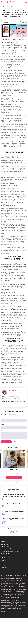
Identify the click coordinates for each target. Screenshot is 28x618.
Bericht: (3, 431)
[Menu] (26, 2)
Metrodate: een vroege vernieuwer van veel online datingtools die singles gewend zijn (13, 510)
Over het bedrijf (5, 546)
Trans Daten (4, 567)
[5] (15, 414)
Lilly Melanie (12, 391)
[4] (14, 414)
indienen (6, 441)
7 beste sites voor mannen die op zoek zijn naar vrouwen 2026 (13, 519)
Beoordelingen (4, 544)
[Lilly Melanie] (4, 392)
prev (11, 483)
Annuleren (16, 441)
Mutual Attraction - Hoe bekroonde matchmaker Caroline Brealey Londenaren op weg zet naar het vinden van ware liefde (13, 494)
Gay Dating (3, 565)
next (16, 483)
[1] (9, 414)
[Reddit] (10, 532)
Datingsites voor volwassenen (8, 570)
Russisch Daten (5, 563)
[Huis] (9, 2)
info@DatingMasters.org (7, 580)
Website (14, 477)
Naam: (3, 418)
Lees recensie (14, 474)
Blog (4, 20)
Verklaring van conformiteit (7, 549)
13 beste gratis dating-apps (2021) (11, 503)
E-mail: (3, 424)
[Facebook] (13, 532)
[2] (11, 414)
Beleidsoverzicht (5, 553)
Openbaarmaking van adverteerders (10, 551)
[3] (12, 414)
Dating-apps (4, 560)
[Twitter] (17, 532)
